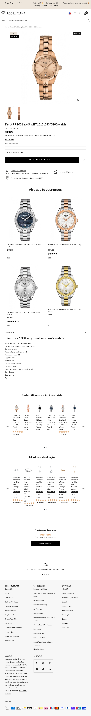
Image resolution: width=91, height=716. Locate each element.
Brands (64, 602)
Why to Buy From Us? (70, 598)
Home (7, 27)
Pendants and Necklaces (43, 625)
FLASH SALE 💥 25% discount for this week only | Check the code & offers (45, 4)
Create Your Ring (11, 619)
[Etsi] (88, 20)
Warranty (8, 623)
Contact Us (9, 589)
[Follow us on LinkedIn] (50, 669)
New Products (39, 649)
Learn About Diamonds (13, 628)
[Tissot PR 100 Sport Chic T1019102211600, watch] (16, 408)
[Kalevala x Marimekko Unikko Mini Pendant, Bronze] (74, 470)
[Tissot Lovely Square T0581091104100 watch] (74, 408)
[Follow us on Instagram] (43, 662)
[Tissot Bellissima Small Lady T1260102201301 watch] (63, 408)
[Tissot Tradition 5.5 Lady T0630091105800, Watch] (40, 408)
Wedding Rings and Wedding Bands (44, 594)
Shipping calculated (40, 135)
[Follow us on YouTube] (37, 669)
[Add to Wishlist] (83, 160)
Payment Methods (11, 606)
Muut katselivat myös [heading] (42, 457)
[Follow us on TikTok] (43, 669)
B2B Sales (66, 628)
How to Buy (9, 598)
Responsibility (67, 610)
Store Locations (68, 593)
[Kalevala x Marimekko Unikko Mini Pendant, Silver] (40, 470)
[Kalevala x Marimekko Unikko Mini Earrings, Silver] (16, 470)
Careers (65, 623)
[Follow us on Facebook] (37, 662)
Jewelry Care (9, 632)
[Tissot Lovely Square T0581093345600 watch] (28, 408)
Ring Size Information (12, 615)
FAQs (7, 593)
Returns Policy (10, 610)
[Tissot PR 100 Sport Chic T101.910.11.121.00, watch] (51, 408)
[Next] (83, 426)
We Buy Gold (67, 615)
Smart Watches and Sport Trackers (43, 643)
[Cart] (85, 13)
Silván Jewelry (67, 606)
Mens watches (39, 633)
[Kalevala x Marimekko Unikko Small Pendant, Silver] (51, 470)
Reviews (65, 619)
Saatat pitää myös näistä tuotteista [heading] (42, 395)
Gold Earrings (38, 613)
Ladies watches (39, 638)
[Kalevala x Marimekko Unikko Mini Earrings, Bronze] (63, 470)
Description (9, 332)
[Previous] (7, 426)
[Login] (80, 13)
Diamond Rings (39, 600)
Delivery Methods (11, 602)
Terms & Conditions (12, 636)
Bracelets (37, 629)
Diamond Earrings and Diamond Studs (45, 619)
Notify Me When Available (42, 160)
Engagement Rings (41, 589)
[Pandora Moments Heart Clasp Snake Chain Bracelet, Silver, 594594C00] (28, 470)
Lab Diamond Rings (41, 605)
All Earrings (38, 609)
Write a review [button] (45, 543)
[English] (70, 13)
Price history (9, 139)
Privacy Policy (10, 641)
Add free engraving (16, 152)
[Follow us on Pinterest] (50, 662)
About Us (65, 589)
